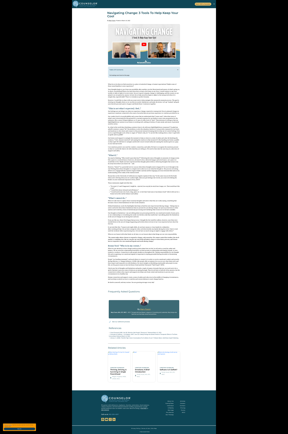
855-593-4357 (114, 414)
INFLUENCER (105, 410)
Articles (182, 401)
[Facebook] (102, 419)
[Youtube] (106, 419)
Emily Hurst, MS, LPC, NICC (143, 375)
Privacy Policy (135, 428)
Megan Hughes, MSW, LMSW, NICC (119, 377)
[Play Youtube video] (144, 44)
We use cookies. (8, 425)
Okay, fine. (19, 428)
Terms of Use (146, 428)
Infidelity (171, 408)
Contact (182, 405)
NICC (183, 412)
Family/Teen (170, 403)
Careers (182, 403)
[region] (19, 427)
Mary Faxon (112, 20)
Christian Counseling (117, 367)
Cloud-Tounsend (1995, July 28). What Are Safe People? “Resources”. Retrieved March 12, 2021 (135, 332)
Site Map (154, 428)
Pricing (182, 408)
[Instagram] (110, 419)
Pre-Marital (170, 412)
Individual (170, 405)
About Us (170, 401)
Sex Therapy (170, 414)
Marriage (171, 410)
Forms (183, 410)
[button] (214, 4)
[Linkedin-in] (114, 419)
